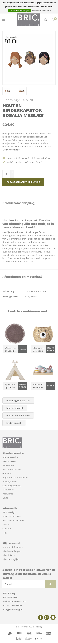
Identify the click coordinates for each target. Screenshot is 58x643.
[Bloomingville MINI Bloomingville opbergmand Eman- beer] (43, 333)
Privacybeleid (9, 481)
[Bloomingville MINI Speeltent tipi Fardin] (15, 370)
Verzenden (8, 465)
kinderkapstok (13, 423)
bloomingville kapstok (18, 400)
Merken (6, 524)
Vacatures (7, 493)
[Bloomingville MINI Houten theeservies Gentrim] (43, 370)
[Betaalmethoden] (10, 633)
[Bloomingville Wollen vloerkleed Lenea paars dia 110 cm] (15, 333)
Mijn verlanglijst (10, 559)
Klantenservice (10, 457)
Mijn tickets (8, 555)
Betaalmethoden (11, 469)
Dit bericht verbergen (19, 10)
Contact (6, 528)
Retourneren (9, 461)
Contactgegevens (11, 485)
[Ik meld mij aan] (50, 584)
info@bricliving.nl (12, 609)
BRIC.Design (8, 512)
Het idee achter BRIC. (14, 520)
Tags (5, 532)
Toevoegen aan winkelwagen (23, 182)
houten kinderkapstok (18, 415)
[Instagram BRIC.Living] (46, 617)
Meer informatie (11, 149)
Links (5, 497)
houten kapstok (14, 408)
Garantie (6, 473)
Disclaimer (8, 489)
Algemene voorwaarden (15, 477)
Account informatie (12, 547)
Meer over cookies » (41, 10)
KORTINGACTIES (11, 516)
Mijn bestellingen (11, 551)
